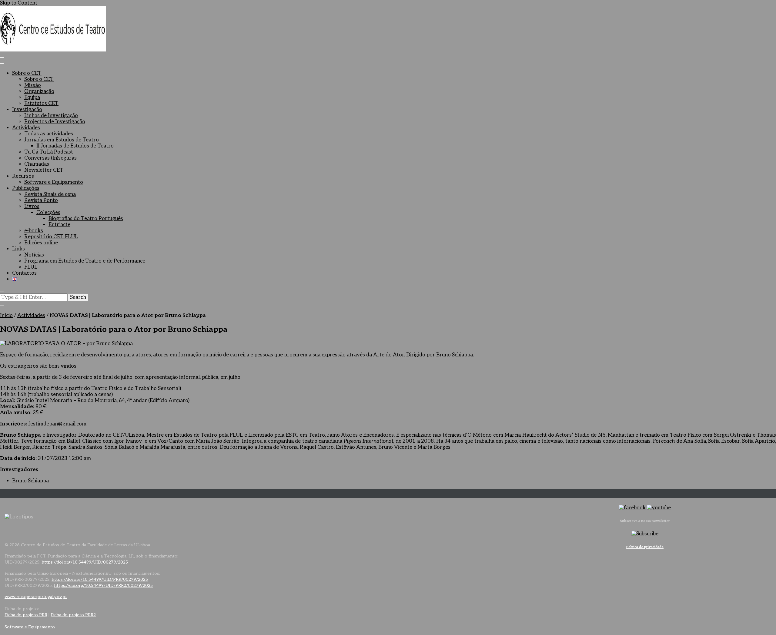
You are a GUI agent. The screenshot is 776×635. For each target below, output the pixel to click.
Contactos (24, 273)
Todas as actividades (48, 134)
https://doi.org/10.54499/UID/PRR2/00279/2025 (103, 585)
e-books (33, 231)
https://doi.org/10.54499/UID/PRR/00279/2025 (100, 579)
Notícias (34, 255)
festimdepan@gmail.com (57, 424)
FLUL (30, 267)
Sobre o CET (27, 73)
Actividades (26, 128)
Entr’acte (59, 225)
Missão (32, 85)
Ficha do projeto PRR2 (73, 614)
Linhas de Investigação (51, 116)
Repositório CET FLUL (51, 237)
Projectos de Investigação (54, 122)
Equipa (32, 97)
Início (6, 316)
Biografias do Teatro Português (85, 219)
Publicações (25, 188)
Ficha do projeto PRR (26, 614)
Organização (39, 91)
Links (18, 249)
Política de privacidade (645, 547)
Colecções (48, 213)
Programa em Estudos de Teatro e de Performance (84, 261)
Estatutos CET (41, 104)
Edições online (41, 243)
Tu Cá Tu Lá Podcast (48, 152)
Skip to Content (18, 3)
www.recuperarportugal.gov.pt (36, 596)
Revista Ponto (41, 200)
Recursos (23, 176)
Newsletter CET (43, 170)
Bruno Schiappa (30, 481)
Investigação (27, 110)
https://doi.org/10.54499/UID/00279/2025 (85, 562)
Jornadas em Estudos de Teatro (61, 140)
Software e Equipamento (53, 182)
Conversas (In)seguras (50, 158)
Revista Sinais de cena (50, 194)
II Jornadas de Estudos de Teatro (75, 146)
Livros (31, 206)
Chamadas (36, 164)
